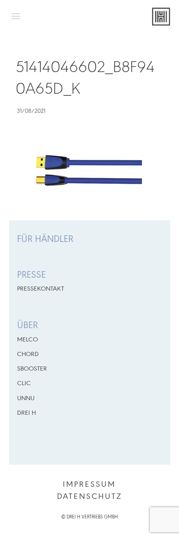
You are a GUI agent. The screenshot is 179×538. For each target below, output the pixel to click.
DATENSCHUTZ (89, 497)
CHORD (28, 354)
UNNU (26, 398)
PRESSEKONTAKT (40, 289)
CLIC (24, 383)
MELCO (27, 339)
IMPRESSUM (89, 485)
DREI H (26, 413)
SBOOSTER (32, 369)
